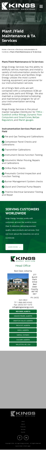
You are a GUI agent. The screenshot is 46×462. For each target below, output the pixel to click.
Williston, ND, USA (23, 344)
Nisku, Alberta (23, 330)
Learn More (13, 247)
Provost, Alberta (23, 325)
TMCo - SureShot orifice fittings (23, 113)
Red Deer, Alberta (23, 311)
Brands (23, 432)
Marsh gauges (26, 119)
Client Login (27, 446)
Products (23, 427)
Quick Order (18, 446)
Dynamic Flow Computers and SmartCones (22, 116)
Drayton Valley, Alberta (23, 321)
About (23, 424)
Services (11, 49)
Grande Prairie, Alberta (23, 316)
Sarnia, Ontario (23, 335)
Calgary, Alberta (23, 340)
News (23, 421)
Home (4, 49)
